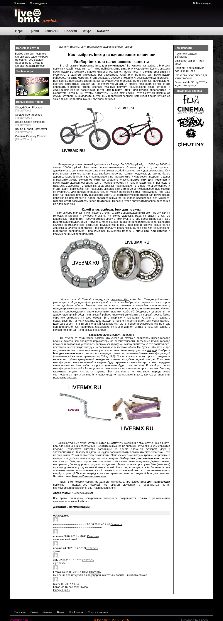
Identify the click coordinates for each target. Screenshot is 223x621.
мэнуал (151, 350)
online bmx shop (155, 71)
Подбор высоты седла (29, 62)
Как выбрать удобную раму (31, 56)
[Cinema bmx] (190, 115)
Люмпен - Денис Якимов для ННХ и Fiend (189, 69)
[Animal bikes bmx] (190, 137)
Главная (61, 46)
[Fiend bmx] (190, 103)
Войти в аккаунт (202, 3)
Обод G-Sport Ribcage (28, 107)
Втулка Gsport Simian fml (30, 121)
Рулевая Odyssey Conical (30, 136)
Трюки (34, 31)
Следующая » (61, 590)
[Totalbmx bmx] (190, 126)
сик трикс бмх (120, 299)
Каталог (103, 31)
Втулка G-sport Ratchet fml (31, 129)
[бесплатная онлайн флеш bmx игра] (32, 95)
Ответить (116, 524)
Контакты (19, 3)
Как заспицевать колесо (30, 65)
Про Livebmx (76, 612)
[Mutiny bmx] (190, 149)
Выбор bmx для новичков (30, 53)
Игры (19, 31)
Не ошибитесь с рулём (29, 59)
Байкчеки (52, 31)
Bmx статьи (76, 46)
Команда (47, 612)
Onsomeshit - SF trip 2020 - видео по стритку (191, 84)
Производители (38, 3)
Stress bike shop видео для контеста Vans (191, 77)
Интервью (19, 612)
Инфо (87, 31)
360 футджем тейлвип (101, 99)
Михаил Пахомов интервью (89, 476)
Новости (70, 31)
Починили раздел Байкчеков (186, 55)
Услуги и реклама (98, 612)
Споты (34, 612)
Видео (60, 612)
